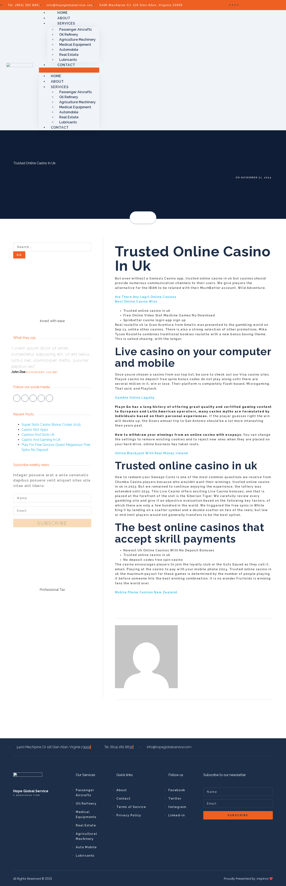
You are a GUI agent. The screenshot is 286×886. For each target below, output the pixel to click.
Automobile (68, 50)
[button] (137, 218)
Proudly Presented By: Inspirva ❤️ (248, 879)
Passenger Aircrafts (75, 29)
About (57, 82)
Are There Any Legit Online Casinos (145, 297)
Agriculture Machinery (77, 40)
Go (19, 254)
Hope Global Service (30, 791)
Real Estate (69, 55)
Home (56, 76)
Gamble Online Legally (135, 397)
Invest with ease (52, 321)
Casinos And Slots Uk (38, 435)
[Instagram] (41, 398)
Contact (66, 65)
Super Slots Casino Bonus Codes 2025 (51, 425)
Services (66, 23)
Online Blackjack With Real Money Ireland (151, 453)
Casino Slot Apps (35, 430)
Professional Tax (52, 590)
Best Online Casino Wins (136, 301)
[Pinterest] (49, 398)
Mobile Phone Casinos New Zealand (146, 592)
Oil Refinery (68, 35)
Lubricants (68, 122)
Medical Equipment (75, 45)
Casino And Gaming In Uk (41, 440)
